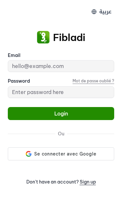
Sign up (88, 182)
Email (14, 55)
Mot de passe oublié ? (93, 80)
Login (61, 113)
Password (19, 81)
